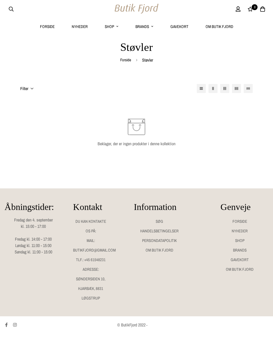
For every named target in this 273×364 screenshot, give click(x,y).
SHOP (109, 26)
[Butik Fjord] (136, 9)
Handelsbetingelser (159, 231)
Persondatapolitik (159, 240)
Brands (142, 26)
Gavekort (179, 26)
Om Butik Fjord (219, 26)
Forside (47, 26)
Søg (159, 221)
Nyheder (80, 26)
